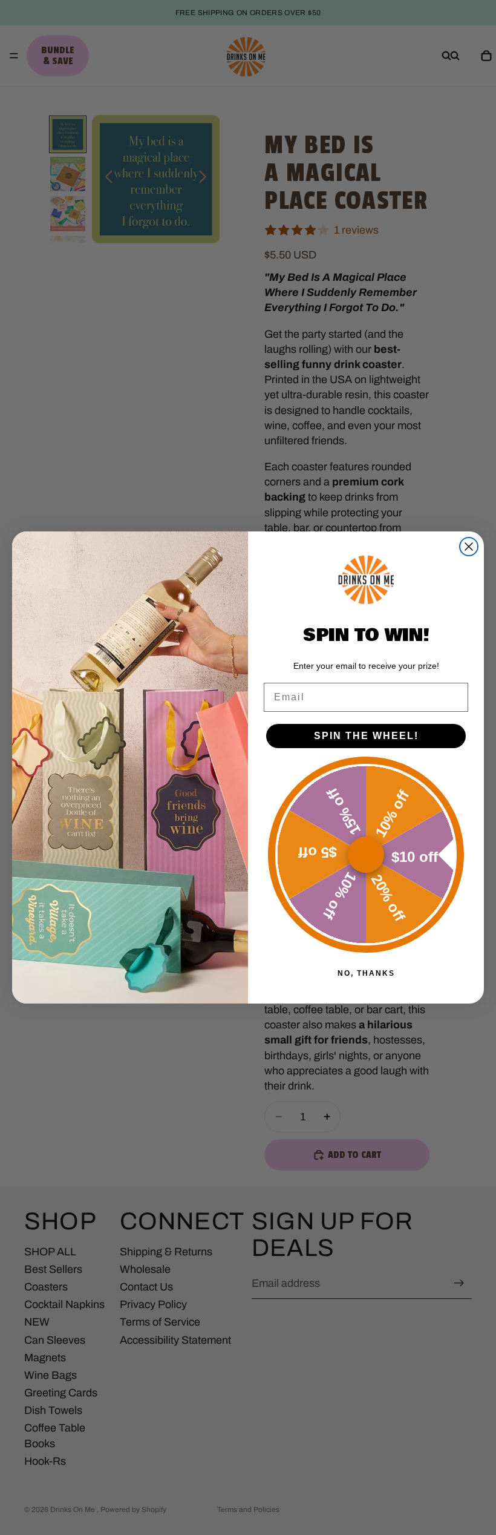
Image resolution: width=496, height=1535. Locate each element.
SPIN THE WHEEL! (366, 736)
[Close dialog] (469, 546)
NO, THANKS (366, 973)
